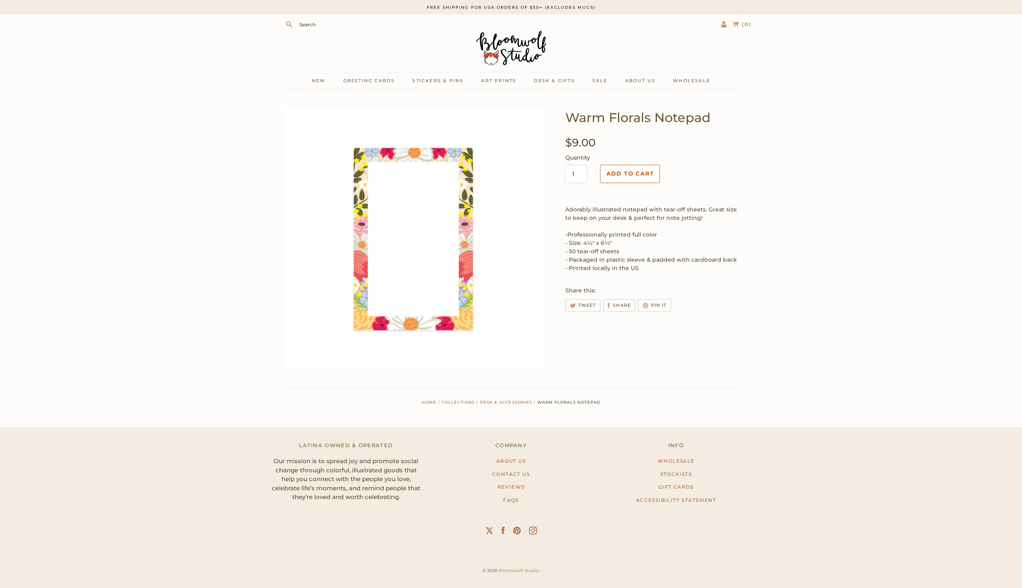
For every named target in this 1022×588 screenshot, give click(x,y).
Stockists (676, 474)
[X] (489, 532)
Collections (458, 402)
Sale (600, 80)
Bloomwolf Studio (519, 570)
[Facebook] (503, 532)
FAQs (511, 500)
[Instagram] (533, 532)
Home (429, 402)
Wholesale (691, 80)
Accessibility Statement (676, 500)
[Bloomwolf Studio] (511, 48)
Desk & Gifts (554, 80)
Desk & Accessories (506, 402)
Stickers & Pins (437, 80)
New (319, 80)
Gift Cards (676, 487)
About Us (511, 461)
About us (640, 80)
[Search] (289, 24)
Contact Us (511, 474)
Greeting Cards (369, 80)
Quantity (577, 157)
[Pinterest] (517, 532)
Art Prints (498, 80)
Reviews (511, 487)
